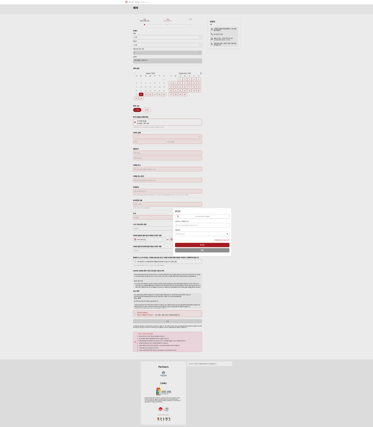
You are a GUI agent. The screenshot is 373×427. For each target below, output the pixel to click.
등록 (202, 250)
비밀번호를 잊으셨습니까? (221, 240)
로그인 (202, 245)
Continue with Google (202, 216)
